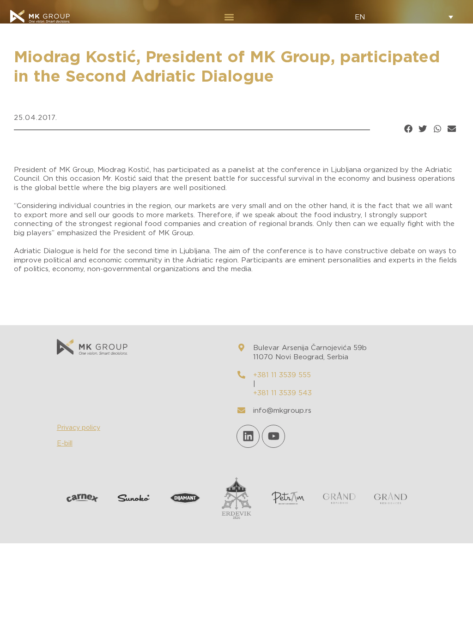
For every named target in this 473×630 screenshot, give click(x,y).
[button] (228, 16)
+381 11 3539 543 (282, 393)
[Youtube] (273, 436)
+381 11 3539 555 (282, 375)
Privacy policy (78, 428)
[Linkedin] (248, 436)
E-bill (65, 443)
